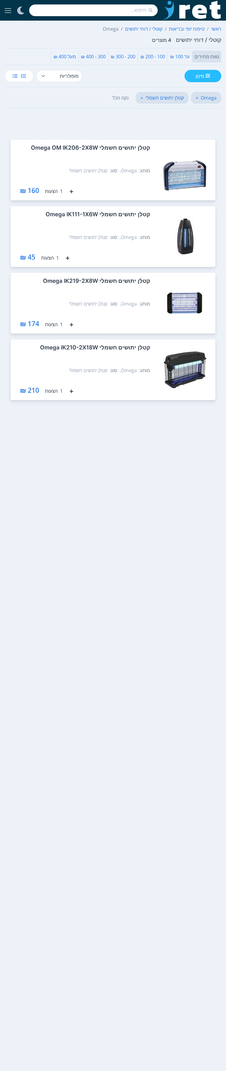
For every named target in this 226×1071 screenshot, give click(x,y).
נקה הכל (120, 98)
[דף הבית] (191, 10)
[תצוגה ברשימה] (15, 76)
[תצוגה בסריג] (23, 76)
